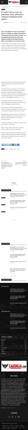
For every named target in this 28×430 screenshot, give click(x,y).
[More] (18, 26)
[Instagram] (12, 417)
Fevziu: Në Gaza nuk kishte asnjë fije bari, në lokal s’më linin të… (21, 164)
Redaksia (6, 22)
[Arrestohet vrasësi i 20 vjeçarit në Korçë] (5, 209)
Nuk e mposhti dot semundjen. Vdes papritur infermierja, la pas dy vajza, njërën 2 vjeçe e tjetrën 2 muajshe (7, 165)
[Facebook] (6, 26)
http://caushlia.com (14, 184)
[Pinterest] (12, 26)
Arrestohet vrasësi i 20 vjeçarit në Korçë (18, 207)
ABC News (21, 97)
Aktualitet (6, 6)
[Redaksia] (2, 22)
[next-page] (4, 214)
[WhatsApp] (15, 26)
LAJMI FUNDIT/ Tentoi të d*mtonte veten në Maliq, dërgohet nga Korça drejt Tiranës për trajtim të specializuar (18, 195)
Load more (14, 275)
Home (2, 6)
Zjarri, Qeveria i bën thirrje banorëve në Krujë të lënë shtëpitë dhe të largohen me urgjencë (18, 270)
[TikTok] (15, 417)
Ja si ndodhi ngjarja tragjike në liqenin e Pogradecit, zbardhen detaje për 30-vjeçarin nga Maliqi (18, 202)
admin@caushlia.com (10, 407)
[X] (9, 26)
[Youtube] (19, 417)
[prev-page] (2, 214)
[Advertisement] (14, 67)
